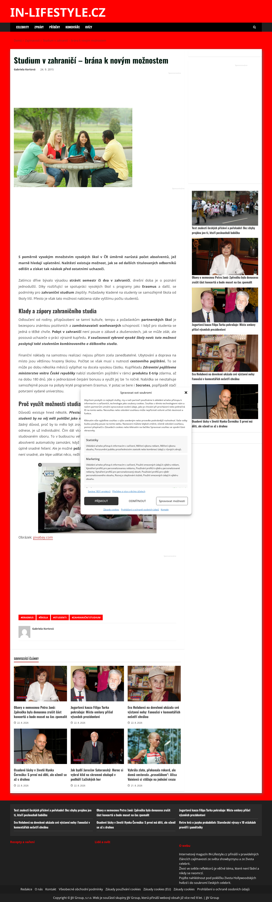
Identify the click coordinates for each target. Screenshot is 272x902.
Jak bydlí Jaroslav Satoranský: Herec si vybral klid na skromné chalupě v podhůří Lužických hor (97, 746)
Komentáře (73, 27)
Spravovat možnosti (172, 501)
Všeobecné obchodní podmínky (81, 889)
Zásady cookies (111, 509)
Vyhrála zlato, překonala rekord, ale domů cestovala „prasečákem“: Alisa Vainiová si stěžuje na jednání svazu (154, 746)
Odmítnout (137, 501)
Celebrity (22, 27)
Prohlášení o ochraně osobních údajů (140, 509)
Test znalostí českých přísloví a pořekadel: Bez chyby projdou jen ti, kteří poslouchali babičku (223, 230)
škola (44, 617)
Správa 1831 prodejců (99, 491)
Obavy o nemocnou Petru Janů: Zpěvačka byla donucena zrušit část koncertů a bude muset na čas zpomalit (40, 683)
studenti (61, 617)
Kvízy (88, 27)
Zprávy (39, 27)
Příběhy (54, 27)
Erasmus (27, 617)
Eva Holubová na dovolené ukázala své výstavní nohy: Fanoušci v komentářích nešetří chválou (154, 683)
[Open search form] (254, 27)
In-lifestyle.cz (58, 12)
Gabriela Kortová (24, 69)
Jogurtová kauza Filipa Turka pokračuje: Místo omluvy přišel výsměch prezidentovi (97, 683)
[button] (186, 392)
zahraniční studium (86, 617)
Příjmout (101, 501)
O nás (39, 889)
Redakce (26, 889)
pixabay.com (43, 537)
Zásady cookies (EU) (157, 889)
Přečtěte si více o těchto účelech (128, 491)
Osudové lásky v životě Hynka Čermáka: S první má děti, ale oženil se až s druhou (40, 746)
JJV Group (212, 898)
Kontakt (165, 509)
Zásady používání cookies (123, 889)
